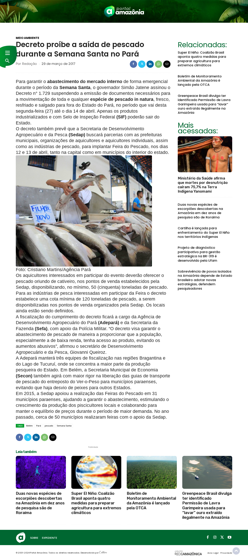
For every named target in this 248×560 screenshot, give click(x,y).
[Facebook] (133, 64)
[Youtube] (229, 537)
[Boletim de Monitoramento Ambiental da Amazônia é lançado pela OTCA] (152, 472)
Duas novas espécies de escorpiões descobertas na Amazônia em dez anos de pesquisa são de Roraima (200, 210)
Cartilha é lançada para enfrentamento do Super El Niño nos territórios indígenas (204, 232)
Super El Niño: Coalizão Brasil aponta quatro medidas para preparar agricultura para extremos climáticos (202, 58)
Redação (29, 63)
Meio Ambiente (27, 38)
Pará (38, 425)
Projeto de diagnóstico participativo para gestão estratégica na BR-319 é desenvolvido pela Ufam (199, 254)
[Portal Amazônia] (124, 11)
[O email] (166, 64)
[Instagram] (215, 537)
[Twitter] (141, 64)
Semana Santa (64, 425)
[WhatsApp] (158, 64)
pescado (49, 425)
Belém (29, 425)
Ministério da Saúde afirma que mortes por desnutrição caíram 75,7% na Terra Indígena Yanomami (203, 185)
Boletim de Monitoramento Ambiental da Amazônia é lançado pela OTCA (200, 80)
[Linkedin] (150, 64)
